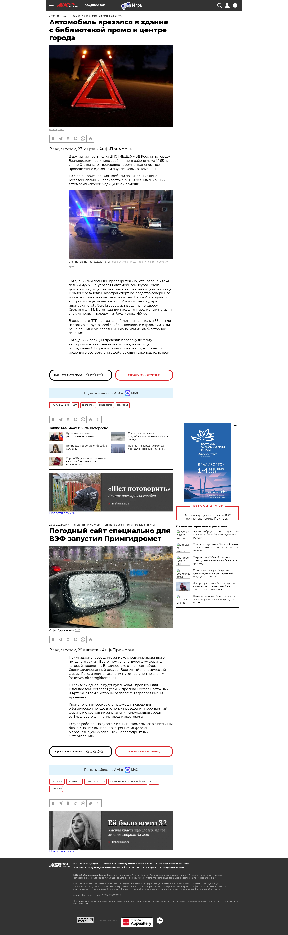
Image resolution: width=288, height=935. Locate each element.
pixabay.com (56, 129)
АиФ (77, 630)
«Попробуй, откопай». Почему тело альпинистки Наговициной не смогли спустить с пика (214, 586)
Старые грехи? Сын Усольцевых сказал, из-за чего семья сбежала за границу (215, 560)
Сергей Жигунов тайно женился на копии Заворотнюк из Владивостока (86, 461)
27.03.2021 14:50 (58, 15)
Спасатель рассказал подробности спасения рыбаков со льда (148, 436)
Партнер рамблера (107, 920)
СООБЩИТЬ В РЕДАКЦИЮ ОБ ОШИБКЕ (164, 867)
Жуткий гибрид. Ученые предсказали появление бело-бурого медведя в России (216, 534)
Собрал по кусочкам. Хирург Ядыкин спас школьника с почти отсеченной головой (215, 547)
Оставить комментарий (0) (144, 375)
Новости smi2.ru (62, 513)
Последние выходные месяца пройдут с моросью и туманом (146, 447)
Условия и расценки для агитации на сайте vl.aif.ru (106, 867)
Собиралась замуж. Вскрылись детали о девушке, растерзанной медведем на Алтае (213, 573)
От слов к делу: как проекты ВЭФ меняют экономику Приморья (207, 517)
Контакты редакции (85, 863)
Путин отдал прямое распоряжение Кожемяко (81, 435)
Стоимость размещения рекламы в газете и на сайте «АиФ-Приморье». (146, 863)
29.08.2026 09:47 (59, 524)
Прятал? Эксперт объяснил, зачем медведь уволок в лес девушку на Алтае (214, 599)
